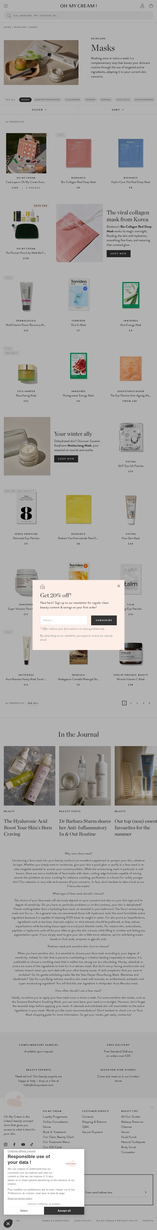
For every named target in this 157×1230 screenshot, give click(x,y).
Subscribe (104, 620)
